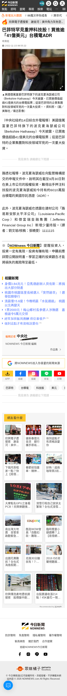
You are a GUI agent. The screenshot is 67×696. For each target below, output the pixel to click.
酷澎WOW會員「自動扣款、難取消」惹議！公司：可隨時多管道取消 (33, 533)
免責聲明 (24, 635)
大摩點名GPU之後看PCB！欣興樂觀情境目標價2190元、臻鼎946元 (18, 505)
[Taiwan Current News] (41, 3)
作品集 (54, 349)
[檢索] (55, 3)
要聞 (22, 9)
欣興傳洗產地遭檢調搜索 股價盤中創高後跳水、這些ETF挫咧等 (17, 596)
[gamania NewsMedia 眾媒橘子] (33, 668)
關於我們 (33, 641)
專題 (31, 9)
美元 (54, 387)
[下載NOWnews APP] (48, 3)
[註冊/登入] (62, 3)
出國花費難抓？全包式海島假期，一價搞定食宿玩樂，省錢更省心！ (12, 562)
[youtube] (45, 654)
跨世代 (58, 15)
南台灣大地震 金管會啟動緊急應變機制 (12, 533)
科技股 (40, 387)
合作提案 (47, 641)
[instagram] (28, 654)
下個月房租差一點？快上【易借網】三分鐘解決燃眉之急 (12, 471)
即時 (13, 9)
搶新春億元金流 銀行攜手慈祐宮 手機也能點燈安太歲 (33, 442)
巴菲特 (9, 387)
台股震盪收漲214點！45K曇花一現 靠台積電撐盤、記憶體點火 (48, 596)
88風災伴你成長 (37, 15)
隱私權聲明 (39, 635)
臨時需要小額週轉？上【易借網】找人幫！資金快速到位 (53, 533)
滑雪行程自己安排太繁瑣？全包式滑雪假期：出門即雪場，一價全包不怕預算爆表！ (48, 505)
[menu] (64, 9)
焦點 (4, 9)
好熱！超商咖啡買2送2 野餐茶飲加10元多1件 (54, 469)
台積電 (25, 387)
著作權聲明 (55, 635)
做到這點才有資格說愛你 (53, 441)
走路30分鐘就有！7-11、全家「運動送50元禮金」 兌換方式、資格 (33, 560)
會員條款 (20, 641)
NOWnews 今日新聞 (24, 245)
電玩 (49, 9)
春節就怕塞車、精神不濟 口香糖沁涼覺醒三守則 (33, 469)
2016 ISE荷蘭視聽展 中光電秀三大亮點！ (53, 560)
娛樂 (40, 9)
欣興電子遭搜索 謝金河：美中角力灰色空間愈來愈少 (12, 442)
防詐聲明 (10, 635)
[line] (37, 654)
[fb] (19, 654)
